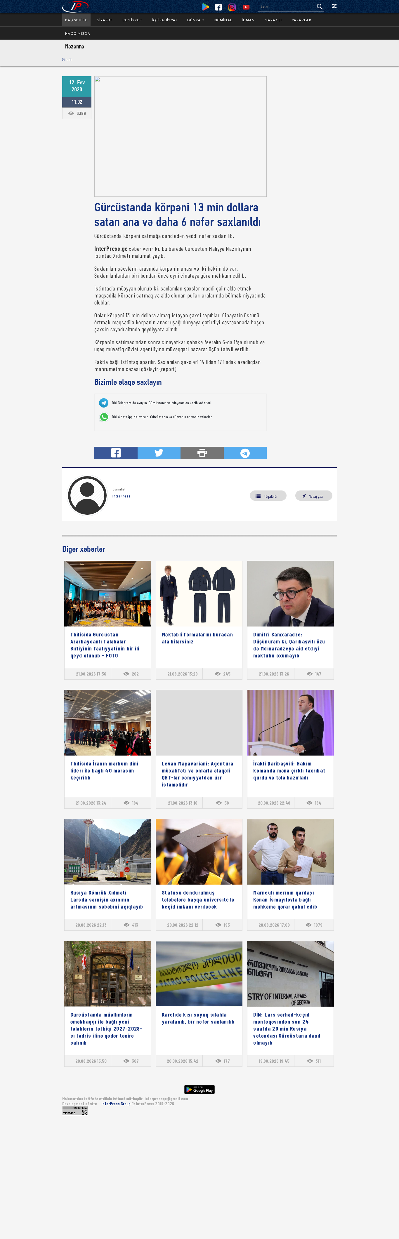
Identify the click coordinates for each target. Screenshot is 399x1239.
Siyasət (105, 20)
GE (334, 6)
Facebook (218, 7)
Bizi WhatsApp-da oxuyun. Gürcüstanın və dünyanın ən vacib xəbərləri (162, 417)
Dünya (194, 20)
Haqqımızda (77, 33)
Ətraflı (67, 59)
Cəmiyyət (132, 20)
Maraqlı (273, 20)
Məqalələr (270, 496)
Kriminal (223, 20)
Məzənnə (74, 46)
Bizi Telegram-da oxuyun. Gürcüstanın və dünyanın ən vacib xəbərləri (161, 403)
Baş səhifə (76, 20)
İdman (248, 20)
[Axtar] (320, 7)
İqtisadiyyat (165, 20)
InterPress (121, 496)
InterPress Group (116, 1103)
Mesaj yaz (316, 496)
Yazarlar (301, 20)
